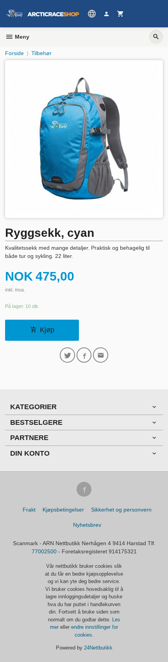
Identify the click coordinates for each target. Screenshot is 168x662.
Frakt (29, 509)
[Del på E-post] (100, 355)
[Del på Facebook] (84, 355)
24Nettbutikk (98, 648)
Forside (14, 53)
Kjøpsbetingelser (63, 509)
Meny (21, 37)
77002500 (44, 551)
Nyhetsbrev (87, 525)
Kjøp (47, 330)
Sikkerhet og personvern (121, 509)
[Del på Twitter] (67, 355)
